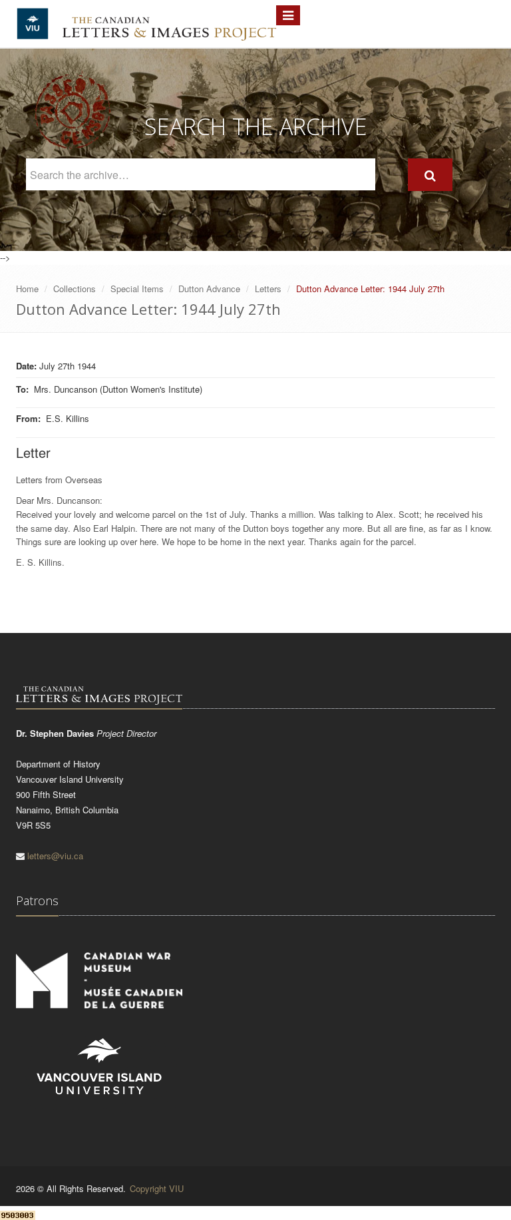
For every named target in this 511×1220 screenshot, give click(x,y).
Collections (74, 288)
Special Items (137, 288)
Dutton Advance (209, 288)
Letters (268, 288)
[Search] (430, 174)
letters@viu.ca (55, 855)
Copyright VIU (157, 1188)
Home (27, 288)
